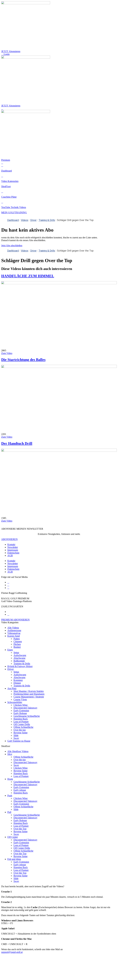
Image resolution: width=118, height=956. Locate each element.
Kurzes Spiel (13, 636)
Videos (24, 220)
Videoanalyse (13, 633)
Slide (16, 735)
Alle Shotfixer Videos (17, 751)
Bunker (17, 647)
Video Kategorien (9, 181)
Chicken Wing (21, 705)
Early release (20, 790)
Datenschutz (13, 552)
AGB (10, 555)
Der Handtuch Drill (16, 443)
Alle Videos (13, 627)
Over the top (20, 730)
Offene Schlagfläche (23, 727)
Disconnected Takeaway (25, 707)
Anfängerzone (14, 630)
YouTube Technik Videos (13, 207)
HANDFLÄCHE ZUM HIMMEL (27, 276)
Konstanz (18, 680)
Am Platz (11, 688)
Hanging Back (21, 718)
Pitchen (17, 644)
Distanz (17, 683)
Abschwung (19, 658)
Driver (33, 220)
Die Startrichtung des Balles (23, 360)
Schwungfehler (14, 702)
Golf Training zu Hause (18, 741)
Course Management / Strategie (29, 696)
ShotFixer (6, 186)
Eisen (10, 649)
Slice (9, 754)
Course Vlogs (20, 699)
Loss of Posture (21, 721)
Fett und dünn (14, 859)
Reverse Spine (21, 732)
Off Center (12, 837)
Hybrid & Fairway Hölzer (20, 666)
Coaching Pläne (9, 197)
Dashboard (6, 170)
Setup (16, 652)
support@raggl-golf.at (12, 952)
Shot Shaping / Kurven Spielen (29, 691)
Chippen (18, 641)
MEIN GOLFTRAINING (14, 212)
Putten (17, 638)
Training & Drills (47, 220)
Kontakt (11, 544)
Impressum (12, 550)
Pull (9, 812)
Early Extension (21, 710)
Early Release (20, 713)
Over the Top (20, 828)
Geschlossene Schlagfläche (27, 716)
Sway (16, 738)
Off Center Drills (22, 724)
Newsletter (12, 547)
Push (9, 795)
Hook (10, 779)
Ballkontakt (19, 660)
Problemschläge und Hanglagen (29, 694)
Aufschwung (20, 655)
